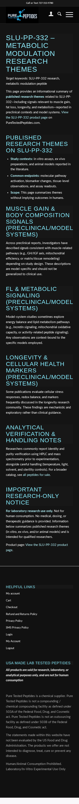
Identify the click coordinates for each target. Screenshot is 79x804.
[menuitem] (49, 15)
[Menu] (67, 15)
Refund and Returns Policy (21, 614)
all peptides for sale (36, 475)
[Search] (57, 15)
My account (13, 593)
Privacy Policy (14, 621)
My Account (13, 641)
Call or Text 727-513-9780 (39, 3)
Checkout (11, 607)
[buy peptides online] (33, 15)
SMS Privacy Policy (17, 627)
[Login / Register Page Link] (49, 15)
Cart (8, 600)
